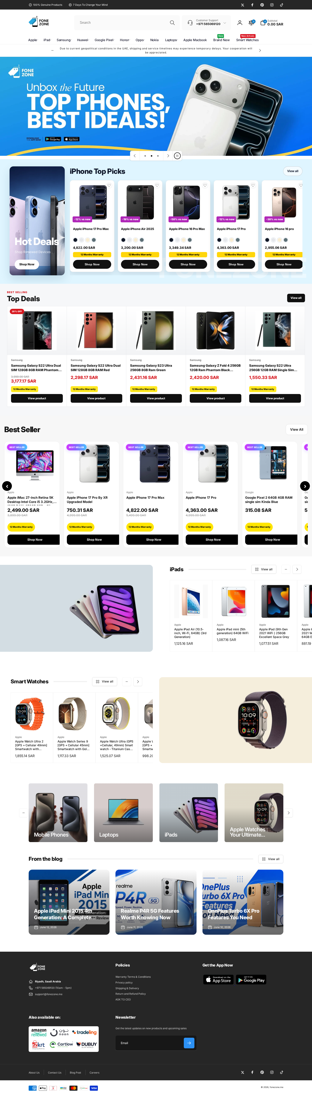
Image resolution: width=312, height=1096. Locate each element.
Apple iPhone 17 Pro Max (91, 229)
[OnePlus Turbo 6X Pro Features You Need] (242, 902)
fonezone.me (276, 1087)
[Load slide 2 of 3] (151, 156)
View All (296, 429)
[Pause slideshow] (177, 155)
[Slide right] (259, 50)
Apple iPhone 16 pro (279, 229)
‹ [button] (7, 486)
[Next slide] (168, 155)
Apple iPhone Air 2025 (137, 229)
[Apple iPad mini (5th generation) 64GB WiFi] (233, 610)
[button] (271, 22)
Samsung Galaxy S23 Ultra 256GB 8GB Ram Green (151, 367)
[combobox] (127, 22)
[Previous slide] (135, 155)
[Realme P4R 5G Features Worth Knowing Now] (155, 902)
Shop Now (26, 264)
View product (37, 398)
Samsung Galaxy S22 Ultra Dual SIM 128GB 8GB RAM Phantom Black (36, 367)
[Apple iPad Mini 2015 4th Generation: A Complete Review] (69, 902)
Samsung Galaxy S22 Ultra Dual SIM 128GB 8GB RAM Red (96, 367)
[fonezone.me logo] (38, 971)
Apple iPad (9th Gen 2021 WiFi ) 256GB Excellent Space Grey (274, 633)
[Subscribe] (189, 1043)
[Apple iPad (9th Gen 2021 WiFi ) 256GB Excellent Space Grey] (276, 610)
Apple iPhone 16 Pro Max (187, 229)
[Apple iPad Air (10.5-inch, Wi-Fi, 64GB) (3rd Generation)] (191, 610)
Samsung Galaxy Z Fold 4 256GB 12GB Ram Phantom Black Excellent (215, 367)
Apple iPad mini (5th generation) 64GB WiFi (233, 631)
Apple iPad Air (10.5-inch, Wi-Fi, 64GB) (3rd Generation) (190, 633)
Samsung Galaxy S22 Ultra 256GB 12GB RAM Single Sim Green (271, 367)
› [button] (305, 486)
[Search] (172, 22)
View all (292, 171)
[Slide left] (52, 50)
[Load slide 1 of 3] (145, 156)
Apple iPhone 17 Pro (231, 229)
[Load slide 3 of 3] (158, 156)
